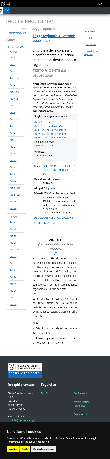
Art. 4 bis (14, 91)
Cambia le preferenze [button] (43, 449)
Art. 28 (13, 304)
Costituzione (91, 44)
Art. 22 (13, 263)
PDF (44, 145)
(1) (55, 253)
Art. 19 (13, 235)
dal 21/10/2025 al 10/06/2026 (50, 130)
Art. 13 (13, 174)
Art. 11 (13, 160)
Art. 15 (13, 201)
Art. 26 (13, 290)
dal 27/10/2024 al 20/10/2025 (50, 133)
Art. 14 (13, 181)
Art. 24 (13, 277)
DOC (51, 145)
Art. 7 (12, 133)
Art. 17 (13, 222)
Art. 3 (12, 71)
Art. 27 (13, 297)
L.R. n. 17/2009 (15, 47)
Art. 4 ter (14, 98)
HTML (37, 145)
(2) (34, 293)
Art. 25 (13, 283)
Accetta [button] (13, 449)
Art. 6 (12, 112)
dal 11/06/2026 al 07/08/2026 (50, 126)
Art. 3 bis (14, 78)
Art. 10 (13, 153)
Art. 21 (13, 256)
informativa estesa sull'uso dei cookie (28, 441)
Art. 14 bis (15, 187)
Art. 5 (12, 105)
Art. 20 (13, 242)
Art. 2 (12, 64)
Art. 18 (13, 229)
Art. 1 (12, 57)
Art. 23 (13, 270)
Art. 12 (13, 167)
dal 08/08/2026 (42, 122)
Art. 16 (13, 208)
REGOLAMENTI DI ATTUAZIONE (53, 217)
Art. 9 (12, 146)
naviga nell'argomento (18, 30)
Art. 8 (12, 139)
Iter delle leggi (91, 38)
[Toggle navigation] (107, 10)
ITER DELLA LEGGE (46, 222)
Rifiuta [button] (25, 449)
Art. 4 (12, 85)
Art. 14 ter (15, 194)
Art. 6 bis (14, 119)
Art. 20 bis (15, 249)
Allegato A (49, 188)
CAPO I (13, 52)
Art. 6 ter (14, 126)
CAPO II (13, 216)
